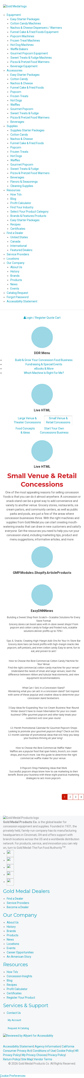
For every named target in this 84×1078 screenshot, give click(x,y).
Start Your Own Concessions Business (54, 430)
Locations (13, 943)
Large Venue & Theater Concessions (27, 420)
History (11, 926)
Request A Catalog (18, 1028)
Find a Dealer (15, 898)
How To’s (12, 972)
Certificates (14, 993)
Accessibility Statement (18, 1046)
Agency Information (48, 1046)
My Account (14, 1020)
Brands (11, 931)
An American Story (19, 956)
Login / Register (36, 317)
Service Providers (18, 903)
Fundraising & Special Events (43, 364)
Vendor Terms (43, 1059)
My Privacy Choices (34, 1055)
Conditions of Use (44, 1050)
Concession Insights (19, 976)
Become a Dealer (18, 907)
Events (11, 948)
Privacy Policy (56, 1055)
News (10, 939)
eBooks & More (44, 368)
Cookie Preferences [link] (12, 1075)
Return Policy (11, 1059)
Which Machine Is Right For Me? (44, 372)
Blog (9, 980)
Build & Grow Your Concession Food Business (44, 360)
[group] (43, 627)
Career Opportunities (20, 952)
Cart (58, 317)
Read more (44, 636)
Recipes (12, 984)
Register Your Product (21, 997)
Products (12, 935)
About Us (13, 922)
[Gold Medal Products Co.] (15, 6)
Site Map (27, 1059)
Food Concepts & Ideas (25, 430)
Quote (50, 317)
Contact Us (14, 1012)
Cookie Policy (65, 1050)
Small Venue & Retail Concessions (58, 420)
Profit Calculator (17, 989)
